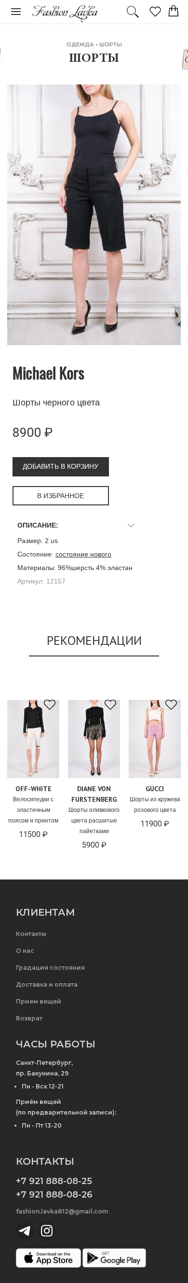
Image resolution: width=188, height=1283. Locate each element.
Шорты (110, 44)
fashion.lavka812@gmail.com (62, 1211)
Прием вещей (38, 1001)
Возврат (29, 1018)
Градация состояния (50, 967)
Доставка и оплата (47, 984)
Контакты (31, 933)
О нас (25, 950)
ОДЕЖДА (80, 44)
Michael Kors (48, 372)
